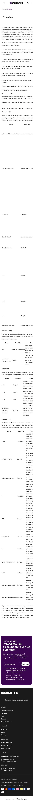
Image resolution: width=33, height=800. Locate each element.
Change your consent (9, 102)
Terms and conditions (7, 782)
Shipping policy (6, 745)
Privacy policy (18, 782)
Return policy (5, 748)
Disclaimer (4, 785)
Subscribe (25, 664)
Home (4, 9)
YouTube (23, 214)
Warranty (4, 713)
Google (23, 275)
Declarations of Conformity (15, 785)
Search (3, 735)
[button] (4, 3)
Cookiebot (24, 248)
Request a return (6, 721)
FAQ (2, 716)
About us (4, 729)
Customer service (7, 710)
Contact (3, 719)
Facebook (20, 441)
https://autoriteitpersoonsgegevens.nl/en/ (15, 617)
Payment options (6, 742)
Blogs (3, 732)
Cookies (9, 9)
